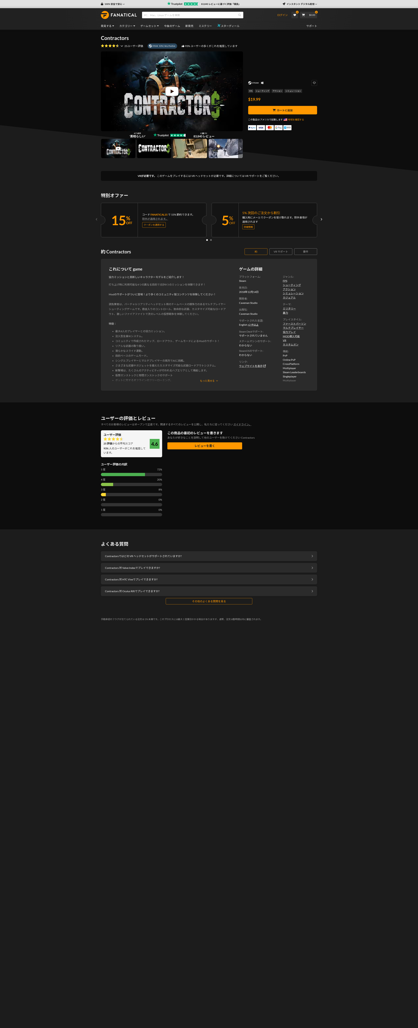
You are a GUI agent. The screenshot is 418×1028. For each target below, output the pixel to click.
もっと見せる (207, 380)
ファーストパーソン (294, 323)
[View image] (118, 148)
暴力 (285, 312)
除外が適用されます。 (155, 218)
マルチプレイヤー (293, 327)
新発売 (189, 25)
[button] (113, 4)
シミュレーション (293, 91)
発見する (106, 25)
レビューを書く (204, 446)
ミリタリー (289, 308)
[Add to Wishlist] (314, 83)
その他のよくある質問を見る (209, 601)
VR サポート (281, 251)
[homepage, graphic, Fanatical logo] (119, 15)
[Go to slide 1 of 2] (207, 240)
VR (284, 340)
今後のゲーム (172, 25)
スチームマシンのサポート (254, 341)
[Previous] (96, 219)
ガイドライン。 (242, 424)
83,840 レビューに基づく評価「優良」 (221, 4)
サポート (311, 25)
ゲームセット (148, 25)
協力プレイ (289, 332)
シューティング (262, 91)
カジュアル (289, 297)
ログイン (282, 14)
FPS (250, 91)
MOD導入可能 (291, 336)
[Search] (239, 15)
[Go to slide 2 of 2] (211, 240)
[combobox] (209, 15)
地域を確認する (296, 119)
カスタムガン (290, 344)
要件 (305, 251)
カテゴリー (126, 25)
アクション (277, 91)
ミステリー (205, 25)
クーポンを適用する (154, 224)
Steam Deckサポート (251, 331)
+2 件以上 (253, 324)
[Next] (321, 219)
